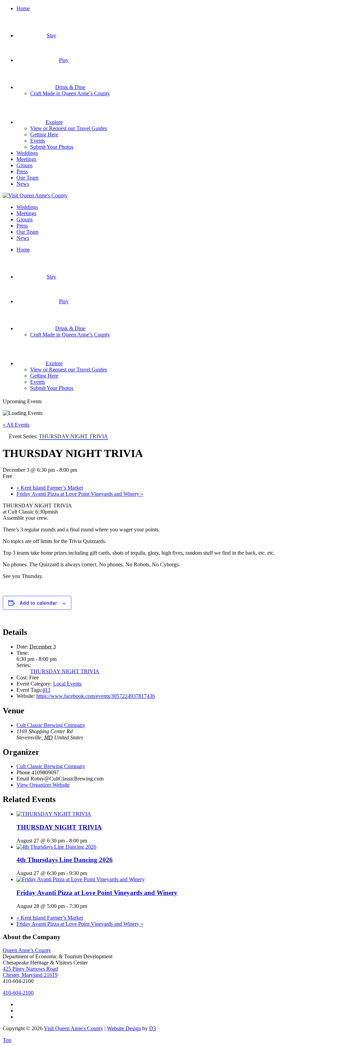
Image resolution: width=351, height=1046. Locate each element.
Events (37, 141)
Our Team (27, 178)
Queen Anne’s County (27, 950)
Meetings (26, 159)
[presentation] (53, 814)
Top (7, 1040)
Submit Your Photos (51, 147)
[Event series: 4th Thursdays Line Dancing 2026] (90, 873)
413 (46, 690)
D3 (152, 1028)
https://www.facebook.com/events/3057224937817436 (95, 696)
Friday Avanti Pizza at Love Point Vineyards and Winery (79, 494)
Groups (24, 165)
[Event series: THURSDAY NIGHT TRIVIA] (90, 841)
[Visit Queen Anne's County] (35, 195)
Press (22, 171)
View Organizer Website (43, 785)
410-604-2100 (18, 993)
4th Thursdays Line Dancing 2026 (64, 859)
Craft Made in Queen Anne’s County (70, 93)
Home (23, 8)
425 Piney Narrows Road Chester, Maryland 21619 (30, 972)
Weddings (27, 153)
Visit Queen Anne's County (73, 1028)
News (22, 184)
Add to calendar (38, 602)
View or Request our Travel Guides (68, 128)
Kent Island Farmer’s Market (49, 488)
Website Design (124, 1028)
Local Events (67, 684)
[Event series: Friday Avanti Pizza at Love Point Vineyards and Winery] (90, 906)
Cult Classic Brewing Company (50, 725)
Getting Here (44, 134)
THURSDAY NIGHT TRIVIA (64, 671)
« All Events (16, 425)
